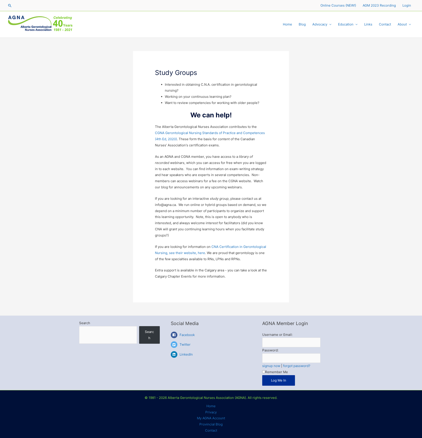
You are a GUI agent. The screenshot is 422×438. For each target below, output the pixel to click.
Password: (270, 350)
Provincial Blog (211, 424)
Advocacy (319, 24)
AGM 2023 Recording (379, 5)
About (402, 24)
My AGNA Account (211, 418)
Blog (302, 24)
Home (287, 24)
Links (368, 24)
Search (84, 323)
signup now (271, 366)
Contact (385, 24)
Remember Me (276, 372)
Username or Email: (277, 335)
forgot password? (296, 366)
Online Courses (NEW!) (338, 5)
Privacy (211, 412)
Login (406, 5)
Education (345, 24)
